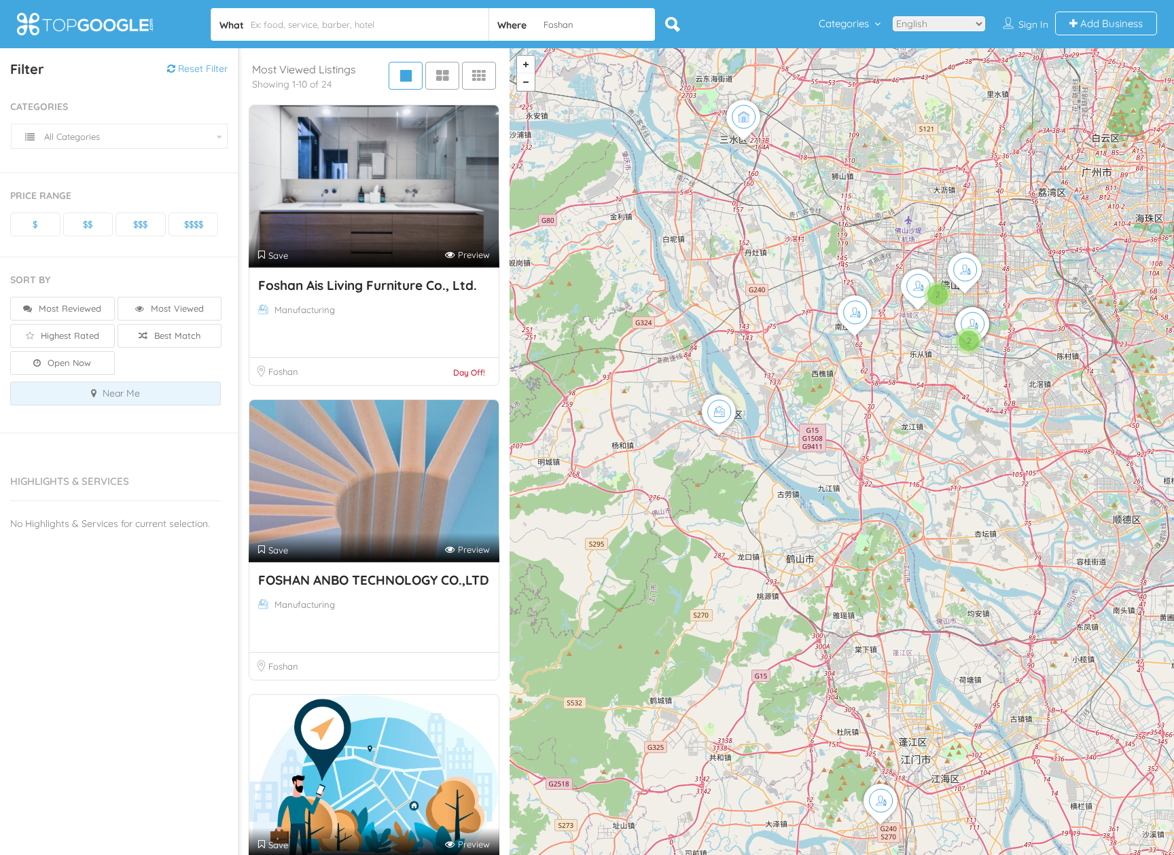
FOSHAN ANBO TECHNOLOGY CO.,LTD (373, 580)
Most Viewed (176, 308)
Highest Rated (68, 335)
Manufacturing (304, 309)
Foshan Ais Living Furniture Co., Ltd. (367, 285)
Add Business (1110, 23)
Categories (844, 23)
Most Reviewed (68, 308)
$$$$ (193, 224)
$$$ (140, 224)
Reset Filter (201, 68)
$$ (87, 224)
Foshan (283, 371)
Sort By (30, 280)
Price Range (40, 195)
